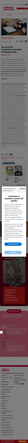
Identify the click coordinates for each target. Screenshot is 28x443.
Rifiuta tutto (13, 252)
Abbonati (22, 188)
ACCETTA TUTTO (13, 244)
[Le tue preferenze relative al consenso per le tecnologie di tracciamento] (1, 332)
